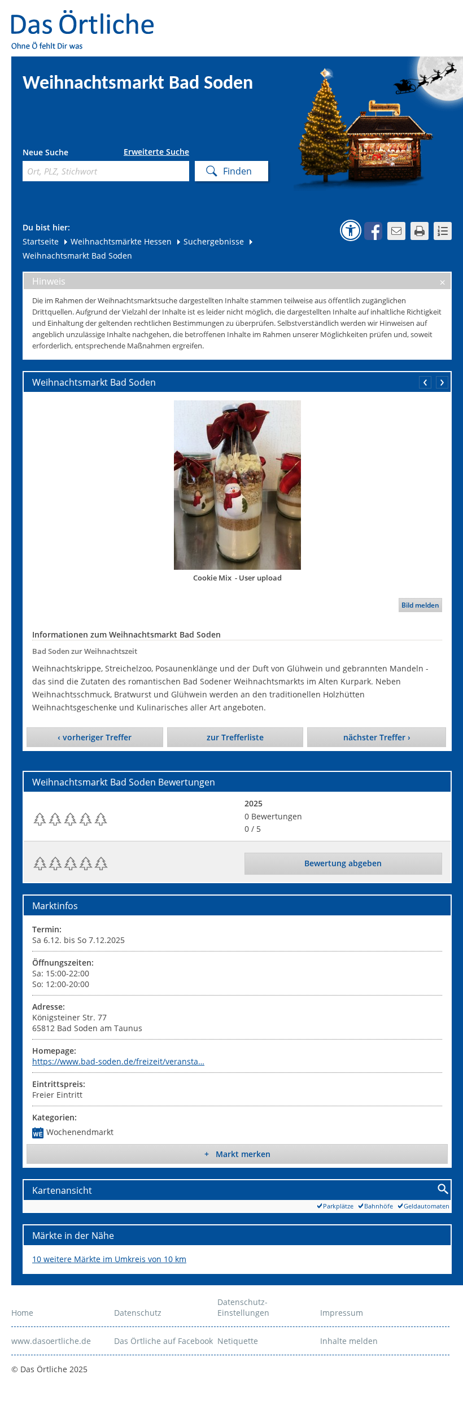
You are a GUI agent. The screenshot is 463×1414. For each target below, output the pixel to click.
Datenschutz (137, 1312)
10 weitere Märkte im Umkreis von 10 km (109, 1259)
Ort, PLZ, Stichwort (72, 154)
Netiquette (237, 1341)
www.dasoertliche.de (51, 1341)
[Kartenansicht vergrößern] (443, 1189)
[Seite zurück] (425, 382)
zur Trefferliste (235, 737)
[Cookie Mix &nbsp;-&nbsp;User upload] (237, 485)
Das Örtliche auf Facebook (163, 1341)
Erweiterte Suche (156, 152)
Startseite (41, 241)
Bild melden (420, 605)
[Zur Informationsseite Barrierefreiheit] (350, 230)
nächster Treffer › (376, 737)
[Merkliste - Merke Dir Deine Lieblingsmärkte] (443, 231)
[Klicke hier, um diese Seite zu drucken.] (419, 231)
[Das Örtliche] (87, 17)
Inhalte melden (349, 1341)
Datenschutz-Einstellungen (243, 1307)
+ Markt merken (237, 1154)
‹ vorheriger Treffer (95, 737)
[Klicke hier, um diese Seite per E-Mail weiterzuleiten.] (396, 231)
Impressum (341, 1312)
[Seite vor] (442, 382)
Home (22, 1312)
